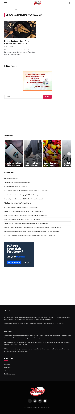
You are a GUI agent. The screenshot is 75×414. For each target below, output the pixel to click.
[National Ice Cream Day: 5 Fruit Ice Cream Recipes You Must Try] (20, 29)
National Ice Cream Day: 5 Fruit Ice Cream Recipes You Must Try (17, 42)
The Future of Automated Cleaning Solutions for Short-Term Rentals (26, 223)
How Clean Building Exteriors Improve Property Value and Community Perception (29, 236)
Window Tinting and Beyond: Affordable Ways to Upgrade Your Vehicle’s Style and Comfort (32, 227)
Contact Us (8, 368)
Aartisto (48, 407)
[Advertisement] (37, 116)
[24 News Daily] (37, 3)
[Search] (70, 3)
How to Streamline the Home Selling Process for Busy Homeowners (25, 215)
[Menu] (5, 3)
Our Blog (7, 364)
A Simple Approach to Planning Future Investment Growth (22, 207)
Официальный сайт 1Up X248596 (15, 186)
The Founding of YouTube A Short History (17, 182)
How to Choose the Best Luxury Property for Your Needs (22, 219)
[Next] (69, 154)
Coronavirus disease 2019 (12, 178)
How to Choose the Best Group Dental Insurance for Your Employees (26, 191)
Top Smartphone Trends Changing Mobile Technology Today (23, 195)
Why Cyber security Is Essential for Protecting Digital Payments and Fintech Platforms (31, 231)
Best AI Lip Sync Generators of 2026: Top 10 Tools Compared (23, 199)
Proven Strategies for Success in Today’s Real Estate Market (23, 211)
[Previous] (6, 154)
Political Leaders (9, 374)
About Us (7, 371)
